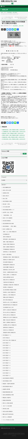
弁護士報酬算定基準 (7, 187)
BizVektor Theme (16, 434)
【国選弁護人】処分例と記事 (9, 269)
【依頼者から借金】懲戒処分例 (9, 292)
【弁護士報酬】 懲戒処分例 (8, 267)
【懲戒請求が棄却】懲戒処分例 (9, 332)
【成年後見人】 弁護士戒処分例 (9, 251)
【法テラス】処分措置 (7, 405)
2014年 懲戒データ (6, 370)
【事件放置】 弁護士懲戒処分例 (9, 239)
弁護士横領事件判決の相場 (8, 223)
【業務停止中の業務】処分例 (9, 259)
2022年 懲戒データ (6, 350)
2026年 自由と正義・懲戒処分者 (9, 340)
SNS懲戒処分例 (6, 234)
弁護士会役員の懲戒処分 (8, 411)
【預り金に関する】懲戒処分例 (9, 312)
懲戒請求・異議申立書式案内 (9, 383)
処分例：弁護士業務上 (7, 254)
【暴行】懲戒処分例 (7, 236)
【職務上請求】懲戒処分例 (8, 297)
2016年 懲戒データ (6, 365)
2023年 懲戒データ (6, 347)
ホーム (3, 424)
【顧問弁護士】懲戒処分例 (8, 327)
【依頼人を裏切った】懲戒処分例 (9, 274)
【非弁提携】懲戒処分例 (8, 262)
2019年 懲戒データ (6, 357)
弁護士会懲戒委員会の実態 (8, 394)
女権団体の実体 (6, 192)
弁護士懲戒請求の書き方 (8, 386)
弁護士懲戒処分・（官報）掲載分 (12, 12)
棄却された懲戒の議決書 (8, 403)
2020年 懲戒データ (6, 355)
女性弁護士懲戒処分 (7, 220)
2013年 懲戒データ (6, 373)
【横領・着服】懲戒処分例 (8, 241)
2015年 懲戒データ (6, 367)
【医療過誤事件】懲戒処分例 (9, 264)
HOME (2, 12)
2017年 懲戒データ (6, 362)
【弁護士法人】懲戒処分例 (8, 330)
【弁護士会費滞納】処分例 (8, 277)
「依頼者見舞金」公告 (7, 215)
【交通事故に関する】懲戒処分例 (9, 325)
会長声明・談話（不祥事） (8, 212)
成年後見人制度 (6, 408)
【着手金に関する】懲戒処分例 (9, 314)
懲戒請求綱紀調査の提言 (8, 392)
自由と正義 (5, 198)
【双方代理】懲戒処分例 (8, 299)
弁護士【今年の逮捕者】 (8, 217)
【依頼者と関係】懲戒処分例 (9, 244)
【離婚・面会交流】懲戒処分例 (9, 319)
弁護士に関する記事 (7, 190)
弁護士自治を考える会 (9, 1)
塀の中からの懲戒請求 (7, 416)
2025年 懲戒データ (6, 342)
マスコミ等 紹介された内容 (8, 419)
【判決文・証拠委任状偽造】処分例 (10, 272)
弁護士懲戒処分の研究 (7, 380)
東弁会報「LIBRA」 (7, 204)
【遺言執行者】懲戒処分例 (8, 282)
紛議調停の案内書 (6, 389)
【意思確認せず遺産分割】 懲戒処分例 (11, 284)
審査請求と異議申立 (7, 397)
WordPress (10, 434)
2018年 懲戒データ (6, 360)
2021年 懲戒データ (6, 352)
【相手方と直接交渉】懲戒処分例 (9, 309)
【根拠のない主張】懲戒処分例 (9, 294)
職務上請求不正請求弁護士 (8, 414)
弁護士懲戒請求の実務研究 (8, 378)
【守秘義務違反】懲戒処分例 (9, 249)
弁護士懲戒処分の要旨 (7, 201)
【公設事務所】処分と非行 (8, 307)
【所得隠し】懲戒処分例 (8, 287)
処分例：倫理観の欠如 (7, 229)
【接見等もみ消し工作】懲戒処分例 (10, 302)
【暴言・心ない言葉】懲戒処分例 (9, 231)
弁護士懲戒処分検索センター (9, 209)
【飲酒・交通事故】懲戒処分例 (9, 322)
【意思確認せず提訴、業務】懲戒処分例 (11, 257)
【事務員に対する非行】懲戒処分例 (10, 317)
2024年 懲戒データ (6, 345)
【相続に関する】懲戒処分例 (9, 279)
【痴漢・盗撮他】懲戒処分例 (9, 246)
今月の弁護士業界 (6, 206)
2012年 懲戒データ (6, 375)
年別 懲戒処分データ (7, 335)
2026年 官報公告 (6, 337)
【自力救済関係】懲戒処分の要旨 (9, 289)
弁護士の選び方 (6, 195)
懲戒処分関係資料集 (7, 400)
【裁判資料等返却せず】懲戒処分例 (10, 304)
